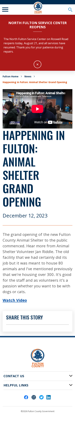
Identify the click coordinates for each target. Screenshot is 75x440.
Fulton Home (10, 76)
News (27, 76)
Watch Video (15, 300)
